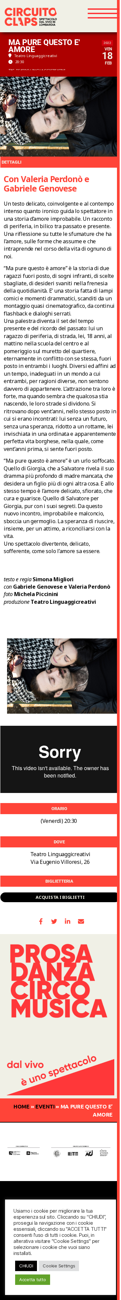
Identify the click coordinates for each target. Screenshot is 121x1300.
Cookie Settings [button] (59, 1265)
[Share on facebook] (41, 921)
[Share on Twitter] (54, 921)
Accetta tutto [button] (32, 1279)
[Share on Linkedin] (68, 921)
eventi (44, 1106)
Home (21, 1106)
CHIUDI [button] (26, 1265)
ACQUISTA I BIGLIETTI (60, 897)
